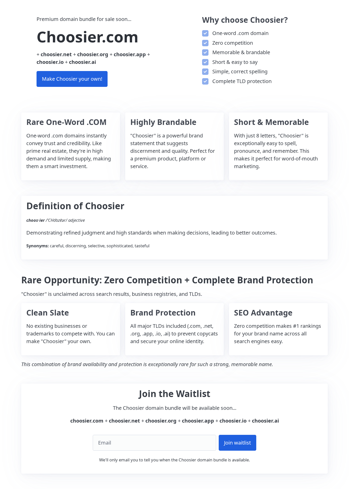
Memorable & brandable (240, 52)
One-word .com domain (240, 33)
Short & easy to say (234, 62)
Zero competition (232, 42)
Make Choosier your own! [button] (72, 78)
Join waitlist (237, 442)
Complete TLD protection (241, 81)
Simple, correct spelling (239, 71)
